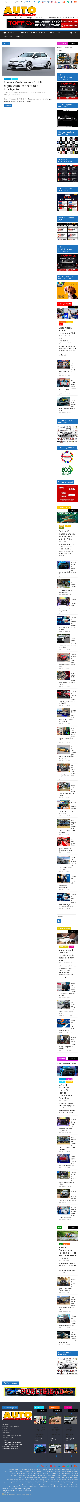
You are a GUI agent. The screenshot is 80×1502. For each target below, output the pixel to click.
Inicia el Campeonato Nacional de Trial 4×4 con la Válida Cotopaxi (67, 1252)
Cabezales (30, 1477)
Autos (62, 1477)
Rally (63, 1469)
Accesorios (13, 1485)
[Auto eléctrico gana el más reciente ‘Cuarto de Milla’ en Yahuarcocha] (63, 379)
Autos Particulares (31, 1475)
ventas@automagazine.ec (10, 1448)
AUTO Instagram (13, 1487)
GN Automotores (42, 1475)
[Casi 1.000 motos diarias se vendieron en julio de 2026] (67, 513)
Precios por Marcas (21, 1473)
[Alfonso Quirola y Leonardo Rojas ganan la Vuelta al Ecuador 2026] (55, 1417)
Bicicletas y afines (62, 1475)
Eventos (69, 1079)
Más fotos (57, 1471)
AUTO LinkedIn (73, 1485)
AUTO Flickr (67, 1487)
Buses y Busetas (73, 1475)
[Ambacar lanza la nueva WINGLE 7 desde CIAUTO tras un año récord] (63, 1190)
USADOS (30, 1473)
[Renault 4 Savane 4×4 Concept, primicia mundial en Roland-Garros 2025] (63, 1278)
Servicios (33, 1483)
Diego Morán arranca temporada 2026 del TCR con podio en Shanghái (67, 334)
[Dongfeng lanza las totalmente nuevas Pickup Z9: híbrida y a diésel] (63, 1172)
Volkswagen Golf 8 (16, 95)
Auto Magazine (25, 92)
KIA (23, 1479)
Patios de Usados (55, 1483)
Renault (59, 1479)
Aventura (39, 1471)
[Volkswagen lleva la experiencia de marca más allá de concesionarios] (63, 875)
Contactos (20, 37)
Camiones (44, 1469)
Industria (11, 33)
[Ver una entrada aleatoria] (75, 33)
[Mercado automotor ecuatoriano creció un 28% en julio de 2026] (63, 617)
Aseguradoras (64, 946)
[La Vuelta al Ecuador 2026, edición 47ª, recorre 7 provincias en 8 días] (55, 1443)
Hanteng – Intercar (44, 1479)
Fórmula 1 (58, 1469)
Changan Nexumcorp (72, 1481)
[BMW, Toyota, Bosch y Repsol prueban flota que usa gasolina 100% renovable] (63, 728)
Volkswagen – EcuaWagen (14, 1479)
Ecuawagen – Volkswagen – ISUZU (44, 1481)
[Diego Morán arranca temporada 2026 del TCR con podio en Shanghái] (67, 309)
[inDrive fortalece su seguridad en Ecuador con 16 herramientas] (70, 1417)
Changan (53, 1479)
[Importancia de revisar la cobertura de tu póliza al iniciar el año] (67, 934)
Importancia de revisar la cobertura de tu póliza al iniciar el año (66, 955)
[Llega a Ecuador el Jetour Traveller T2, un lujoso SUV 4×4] (63, 1332)
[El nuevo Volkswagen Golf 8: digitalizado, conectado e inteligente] (28, 48)
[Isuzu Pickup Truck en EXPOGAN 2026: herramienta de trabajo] (63, 783)
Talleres (29, 1485)
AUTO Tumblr (52, 1487)
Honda (69, 1479)
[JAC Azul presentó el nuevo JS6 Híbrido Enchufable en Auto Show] (63, 562)
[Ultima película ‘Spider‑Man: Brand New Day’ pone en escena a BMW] (63, 672)
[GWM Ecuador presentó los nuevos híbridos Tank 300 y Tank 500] (63, 1297)
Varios (51, 33)
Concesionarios (28, 1481)
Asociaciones (21, 1483)
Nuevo (46, 92)
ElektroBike (15, 1481)
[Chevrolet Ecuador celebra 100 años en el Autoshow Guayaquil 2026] (63, 598)
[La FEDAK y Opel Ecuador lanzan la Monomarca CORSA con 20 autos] (63, 398)
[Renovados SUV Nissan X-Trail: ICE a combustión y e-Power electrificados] (63, 709)
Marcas (58, 1477)
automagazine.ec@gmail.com (11, 1443)
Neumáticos (64, 1483)
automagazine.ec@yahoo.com (12, 1444)
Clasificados (21, 1475)
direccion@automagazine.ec (11, 1446)
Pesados (30, 1469)
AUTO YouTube (32, 1487)
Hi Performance (73, 1483)
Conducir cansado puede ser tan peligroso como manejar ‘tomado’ (67, 57)
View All (73, 43)
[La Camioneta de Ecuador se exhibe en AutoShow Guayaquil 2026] (63, 580)
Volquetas (37, 1477)
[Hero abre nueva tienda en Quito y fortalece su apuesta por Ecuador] (63, 838)
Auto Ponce (13, 1475)
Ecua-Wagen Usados (54, 1473)
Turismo (42, 33)
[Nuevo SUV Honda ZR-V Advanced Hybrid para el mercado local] (63, 764)
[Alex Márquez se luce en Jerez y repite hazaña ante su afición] (63, 361)
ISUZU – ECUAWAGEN (72, 1477)
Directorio (8, 37)
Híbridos (14, 79)
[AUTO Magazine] (4, 33)
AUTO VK (59, 1487)
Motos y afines (52, 1475)
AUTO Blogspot (53, 1485)
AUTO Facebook (63, 1485)
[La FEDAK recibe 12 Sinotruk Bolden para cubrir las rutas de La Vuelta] (63, 635)
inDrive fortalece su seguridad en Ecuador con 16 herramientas (71, 1431)
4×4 (71, 1469)
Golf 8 (37, 92)
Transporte (37, 1469)
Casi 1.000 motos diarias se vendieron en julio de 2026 (67, 535)
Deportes (22, 33)
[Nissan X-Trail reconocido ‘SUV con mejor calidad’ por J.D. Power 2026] (63, 857)
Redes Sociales (43, 1485)
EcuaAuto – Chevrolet (10, 1483)
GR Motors (75, 1473)
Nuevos (60, 33)
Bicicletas (27, 1471)
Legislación (74, 1487)
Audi (36, 1479)
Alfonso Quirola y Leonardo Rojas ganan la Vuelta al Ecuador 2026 (45, 2)
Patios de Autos (66, 1473)
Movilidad (75, 1471)
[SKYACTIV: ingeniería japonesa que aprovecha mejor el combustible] (63, 691)
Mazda (32, 1479)
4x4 (61, 1244)
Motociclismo (8, 1471)
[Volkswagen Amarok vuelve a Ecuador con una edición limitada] (63, 1315)
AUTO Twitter (23, 1487)
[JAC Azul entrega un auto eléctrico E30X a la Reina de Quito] (63, 1207)
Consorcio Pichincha (42, 1483)
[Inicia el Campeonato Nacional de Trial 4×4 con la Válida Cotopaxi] (67, 1231)
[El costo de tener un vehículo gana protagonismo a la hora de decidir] (63, 654)
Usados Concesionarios (41, 1473)
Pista (61, 324)
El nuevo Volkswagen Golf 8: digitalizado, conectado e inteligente (23, 85)
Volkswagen (7, 95)
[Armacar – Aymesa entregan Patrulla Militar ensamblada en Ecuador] (63, 801)
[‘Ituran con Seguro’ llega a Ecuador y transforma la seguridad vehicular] (63, 983)
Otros (21, 1481)
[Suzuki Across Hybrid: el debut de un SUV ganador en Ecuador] (63, 1155)
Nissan (27, 1479)
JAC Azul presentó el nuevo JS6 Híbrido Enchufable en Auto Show (66, 1091)
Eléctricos (7, 79)
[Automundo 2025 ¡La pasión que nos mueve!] (63, 1020)
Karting (76, 1469)
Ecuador (32, 92)
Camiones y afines (21, 1477)
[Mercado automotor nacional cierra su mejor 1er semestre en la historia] (63, 894)
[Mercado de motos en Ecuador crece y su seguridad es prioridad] (63, 1036)
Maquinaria (44, 1477)
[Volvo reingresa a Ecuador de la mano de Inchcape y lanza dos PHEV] (63, 820)
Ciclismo (16, 1471)
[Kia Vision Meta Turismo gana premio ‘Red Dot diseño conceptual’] (63, 746)
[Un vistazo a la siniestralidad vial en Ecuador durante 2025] (63, 1001)
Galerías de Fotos (48, 1471)
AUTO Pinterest (42, 1487)
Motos (32, 33)
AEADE (61, 525)
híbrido (41, 92)
